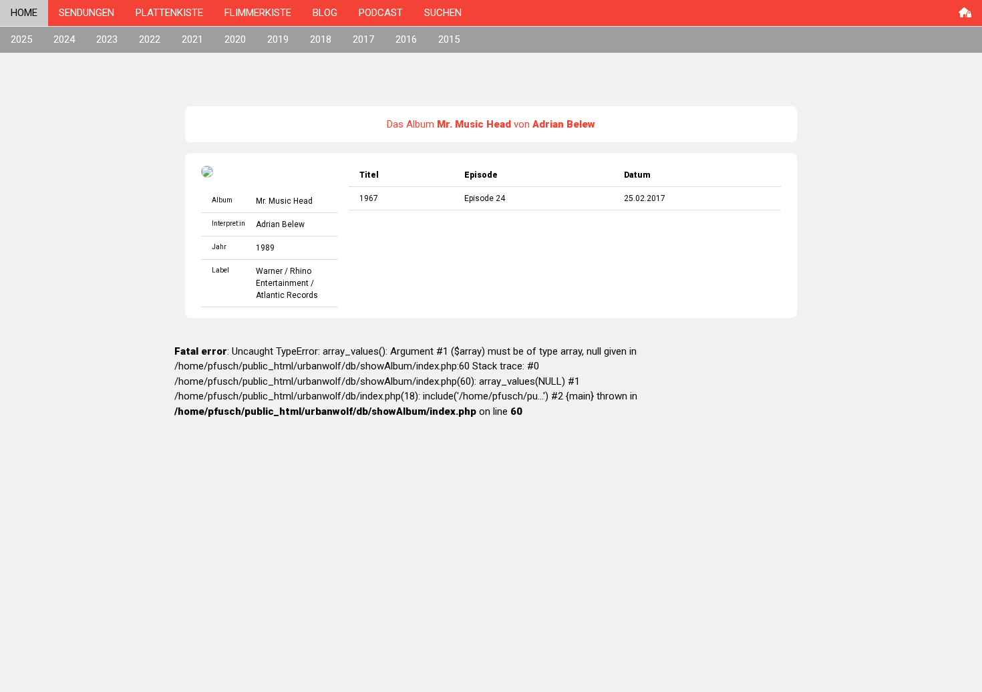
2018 (320, 39)
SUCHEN (443, 13)
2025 (21, 39)
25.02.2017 (644, 198)
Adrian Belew (280, 224)
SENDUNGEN (86, 13)
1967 (368, 198)
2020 (235, 39)
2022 (149, 39)
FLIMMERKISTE (257, 13)
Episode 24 (484, 198)
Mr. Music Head (284, 201)
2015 (449, 39)
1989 (265, 247)
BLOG (325, 13)
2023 (107, 39)
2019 (278, 39)
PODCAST (381, 13)
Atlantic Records (287, 295)
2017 (363, 39)
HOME (24, 13)
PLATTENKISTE (169, 13)
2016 (406, 39)
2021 (192, 39)
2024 (64, 39)
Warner (269, 271)
